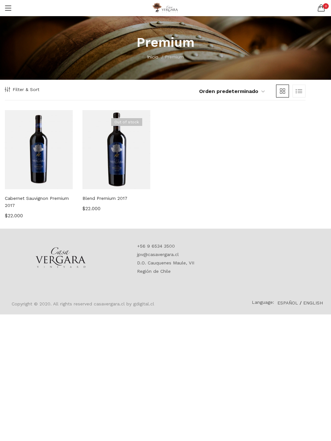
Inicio (152, 56)
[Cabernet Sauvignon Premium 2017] (39, 149)
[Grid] (282, 91)
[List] (299, 91)
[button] (321, 8)
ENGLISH (313, 302)
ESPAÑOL (287, 302)
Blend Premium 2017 (104, 198)
